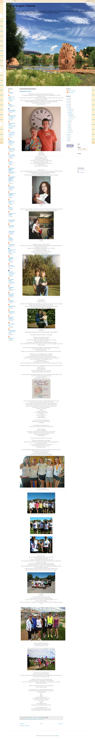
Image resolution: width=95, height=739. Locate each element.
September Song (25, 91)
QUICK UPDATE (11, 226)
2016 (68, 102)
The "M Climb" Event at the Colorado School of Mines (12, 117)
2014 (68, 106)
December (70, 109)
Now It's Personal (11, 319)
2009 (68, 139)
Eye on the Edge (12, 155)
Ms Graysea (11, 265)
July (69, 122)
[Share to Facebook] (46, 717)
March (69, 129)
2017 (68, 101)
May (69, 125)
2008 (68, 140)
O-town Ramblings (71, 90)
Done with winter (11, 296)
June (69, 124)
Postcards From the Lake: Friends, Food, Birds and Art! (12, 126)
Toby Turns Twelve (12, 245)
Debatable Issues (11, 203)
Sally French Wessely (81, 169)
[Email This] (42, 717)
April (69, 127)
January (69, 132)
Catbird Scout (11, 244)
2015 (68, 104)
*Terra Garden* (11, 132)
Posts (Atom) (27, 725)
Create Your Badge (80, 172)
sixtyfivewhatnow (12, 330)
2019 (68, 98)
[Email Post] (40, 717)
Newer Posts (22, 723)
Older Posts (60, 723)
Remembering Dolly (12, 105)
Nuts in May (11, 300)
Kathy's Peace (11, 148)
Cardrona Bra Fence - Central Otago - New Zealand (12, 274)
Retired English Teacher (20, 5)
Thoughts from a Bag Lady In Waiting (12, 169)
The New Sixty (11, 225)
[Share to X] (44, 717)
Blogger (57, 735)
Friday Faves (11, 326)
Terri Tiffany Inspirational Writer (11, 258)
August (69, 120)
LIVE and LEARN (12, 306)
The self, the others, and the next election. (12, 332)
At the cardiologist (12, 111)
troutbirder (11, 207)
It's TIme (10, 215)
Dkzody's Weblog (12, 110)
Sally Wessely (71, 92)
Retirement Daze (12, 220)
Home (41, 723)
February (70, 130)
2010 (68, 137)
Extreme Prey (11, 208)
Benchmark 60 (11, 311)
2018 (68, 99)
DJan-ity (10, 161)
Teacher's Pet (11, 338)
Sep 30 (70, 115)
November (70, 110)
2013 (68, 107)
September (70, 114)
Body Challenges (11, 221)
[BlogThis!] (43, 717)
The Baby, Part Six (12, 312)
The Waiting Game (12, 301)
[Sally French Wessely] (78, 171)
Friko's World (11, 186)
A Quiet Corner (11, 231)
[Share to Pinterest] (47, 717)
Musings (10, 104)
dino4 (50, 735)
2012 (68, 134)
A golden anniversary (12, 289)
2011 (68, 136)
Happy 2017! (11, 307)
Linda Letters (11, 92)
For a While (10, 339)
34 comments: (35, 717)
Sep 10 (70, 118)
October (69, 112)
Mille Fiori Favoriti (12, 115)
